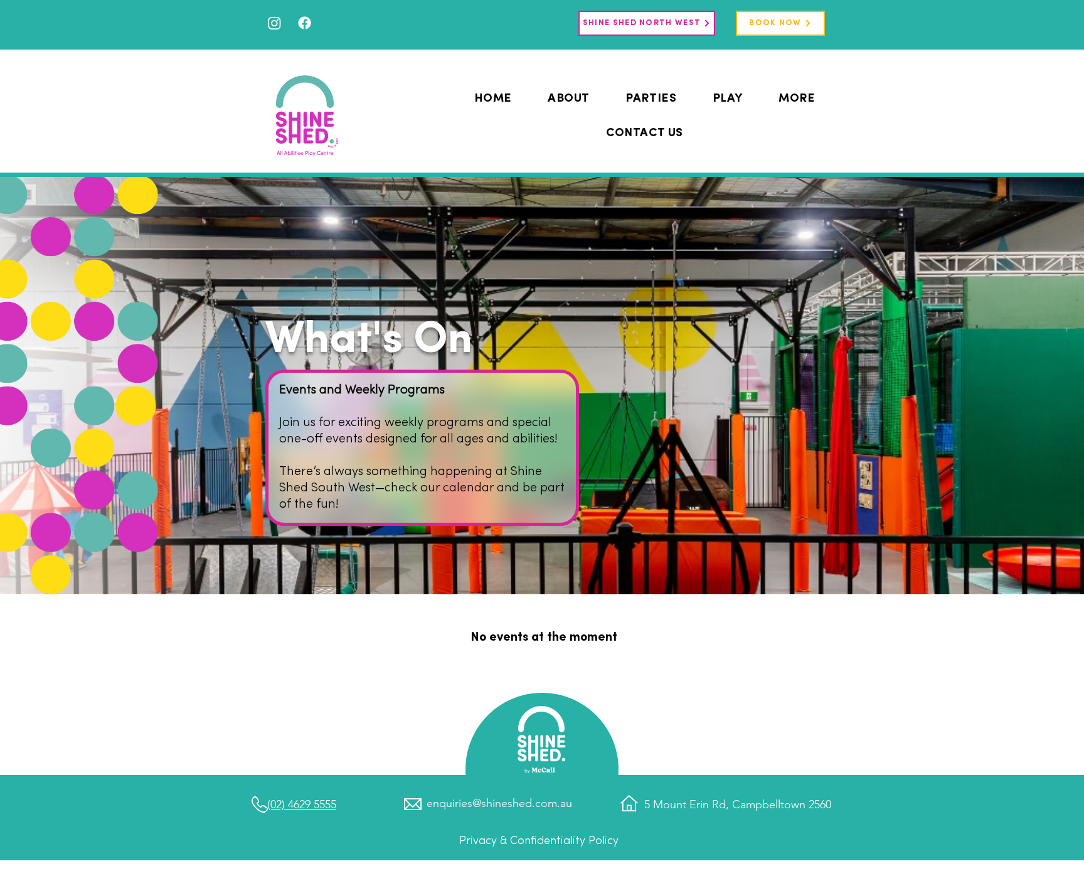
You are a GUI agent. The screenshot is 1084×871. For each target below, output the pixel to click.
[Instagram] (274, 22)
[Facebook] (304, 22)
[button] (727, 99)
